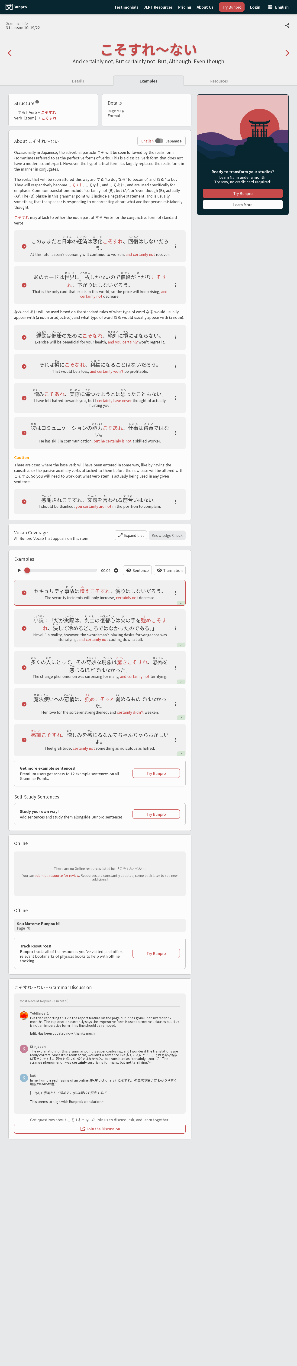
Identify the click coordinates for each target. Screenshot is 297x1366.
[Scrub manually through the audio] (62, 570)
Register (114, 111)
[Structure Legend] (37, 103)
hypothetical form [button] (103, 163)
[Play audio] (24, 246)
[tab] (78, 81)
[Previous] (10, 53)
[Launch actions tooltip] (175, 246)
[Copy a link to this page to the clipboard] (287, 25)
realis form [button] (164, 152)
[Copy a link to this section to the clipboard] (43, 103)
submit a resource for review (57, 875)
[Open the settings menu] (116, 570)
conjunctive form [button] (142, 217)
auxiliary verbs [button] (68, 470)
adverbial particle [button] (81, 152)
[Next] (287, 53)
